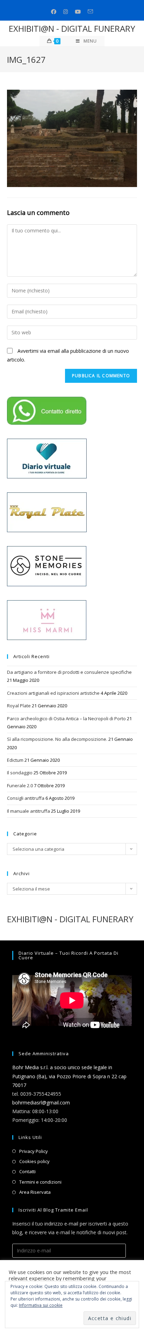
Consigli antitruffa (25, 798)
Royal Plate (19, 705)
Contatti (27, 1171)
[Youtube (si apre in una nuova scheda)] (77, 11)
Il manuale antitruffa (28, 811)
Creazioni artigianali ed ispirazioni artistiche (53, 693)
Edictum (15, 760)
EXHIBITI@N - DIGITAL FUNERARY (72, 28)
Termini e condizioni (40, 1182)
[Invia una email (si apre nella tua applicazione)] (90, 11)
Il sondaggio (20, 772)
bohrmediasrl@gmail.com (41, 1102)
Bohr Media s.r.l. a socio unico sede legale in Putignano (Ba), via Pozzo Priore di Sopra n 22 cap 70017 (69, 1076)
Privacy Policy (33, 1151)
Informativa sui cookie (41, 1305)
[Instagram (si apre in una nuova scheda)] (65, 11)
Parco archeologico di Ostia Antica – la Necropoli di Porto (66, 718)
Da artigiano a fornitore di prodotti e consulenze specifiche (69, 672)
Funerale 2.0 (20, 785)
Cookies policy (34, 1161)
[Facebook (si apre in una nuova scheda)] (54, 11)
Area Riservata (35, 1192)
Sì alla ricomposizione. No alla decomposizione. (57, 739)
